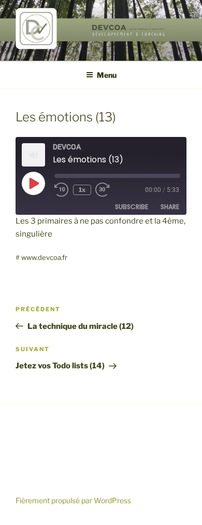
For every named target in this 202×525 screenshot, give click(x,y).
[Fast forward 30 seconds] (109, 190)
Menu (107, 75)
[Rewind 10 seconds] (61, 190)
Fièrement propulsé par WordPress (73, 500)
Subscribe (131, 206)
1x (82, 190)
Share (170, 206)
